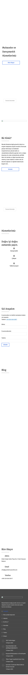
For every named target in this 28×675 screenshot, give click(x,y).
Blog (4, 629)
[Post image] (3, 641)
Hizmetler (5, 625)
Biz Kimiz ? (6, 622)
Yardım (5, 632)
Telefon (4, 338)
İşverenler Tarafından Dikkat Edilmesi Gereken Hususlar (15, 665)
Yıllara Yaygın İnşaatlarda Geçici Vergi (15, 659)
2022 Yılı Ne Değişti (10, 395)
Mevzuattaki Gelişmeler (9, 614)
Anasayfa (5, 611)
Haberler (5, 618)
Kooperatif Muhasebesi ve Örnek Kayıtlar (16, 653)
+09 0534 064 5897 (11, 319)
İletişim (5, 636)
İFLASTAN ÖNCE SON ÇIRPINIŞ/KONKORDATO (12, 647)
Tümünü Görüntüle (9, 100)
